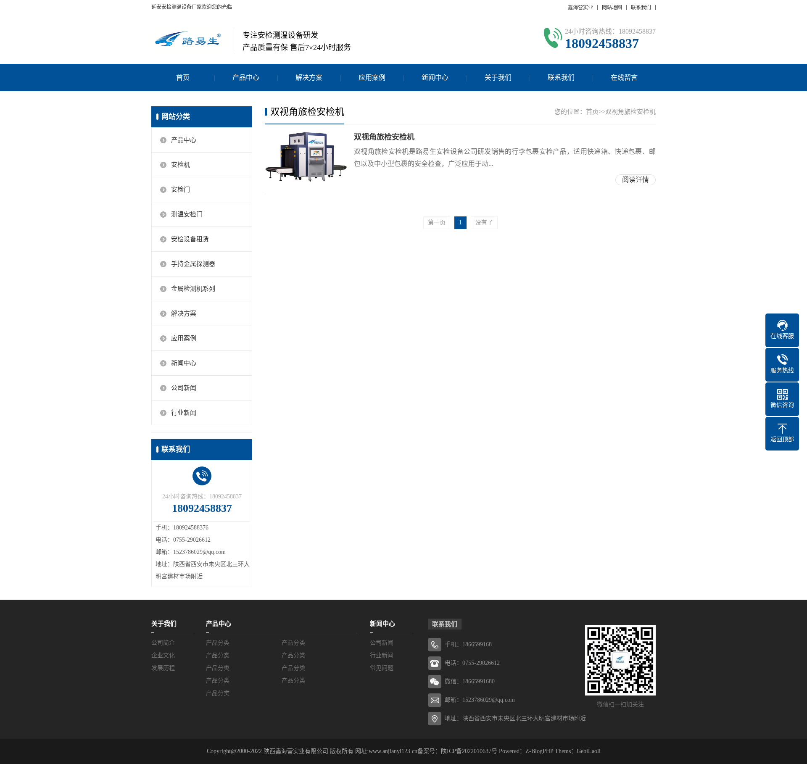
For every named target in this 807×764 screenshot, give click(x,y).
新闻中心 (435, 77)
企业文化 (163, 655)
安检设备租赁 (190, 239)
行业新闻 (183, 412)
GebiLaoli (589, 751)
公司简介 (163, 643)
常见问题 (381, 668)
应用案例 (372, 77)
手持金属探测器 (193, 264)
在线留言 (624, 77)
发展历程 (163, 668)
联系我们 (641, 8)
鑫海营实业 (580, 8)
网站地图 (612, 8)
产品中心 (245, 77)
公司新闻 (183, 388)
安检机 (180, 164)
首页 (183, 77)
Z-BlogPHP (539, 751)
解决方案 (308, 77)
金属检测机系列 (193, 288)
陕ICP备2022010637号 (469, 751)
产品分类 (217, 643)
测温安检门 (187, 214)
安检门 (180, 189)
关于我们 (498, 77)
